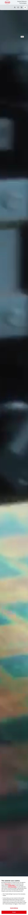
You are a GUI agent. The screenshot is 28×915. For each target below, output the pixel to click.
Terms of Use (8, 883)
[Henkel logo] (7, 2)
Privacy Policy (11, 885)
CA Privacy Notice (12, 886)
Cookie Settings (14, 908)
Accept (14, 912)
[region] (14, 895)
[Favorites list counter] (18, 7)
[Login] (15, 7)
